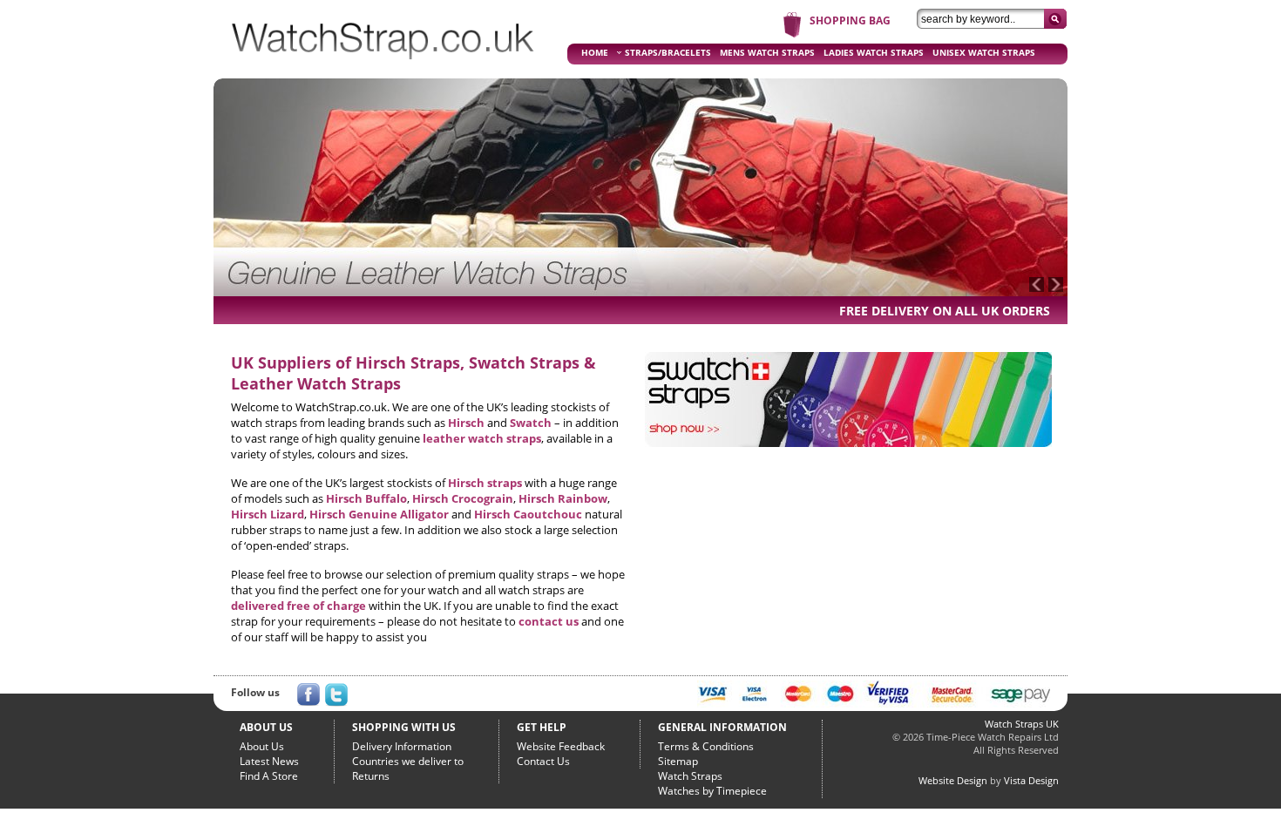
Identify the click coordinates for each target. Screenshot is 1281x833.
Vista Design (1031, 780)
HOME (594, 52)
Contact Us (543, 761)
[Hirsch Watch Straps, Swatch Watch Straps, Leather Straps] (383, 66)
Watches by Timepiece (712, 790)
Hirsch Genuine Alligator (379, 514)
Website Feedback (561, 746)
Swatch (531, 422)
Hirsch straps (485, 483)
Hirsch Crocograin (462, 498)
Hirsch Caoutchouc (528, 514)
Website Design (952, 780)
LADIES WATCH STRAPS (874, 52)
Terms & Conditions (706, 746)
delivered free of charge (298, 605)
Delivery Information (401, 746)
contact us (548, 621)
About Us (262, 746)
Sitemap (678, 761)
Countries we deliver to (408, 761)
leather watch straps (482, 438)
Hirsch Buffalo (366, 498)
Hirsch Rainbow (562, 498)
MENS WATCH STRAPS (767, 52)
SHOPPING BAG (850, 20)
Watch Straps (690, 776)
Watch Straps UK (1022, 723)
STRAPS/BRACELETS (668, 52)
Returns (371, 776)
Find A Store (269, 776)
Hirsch (466, 422)
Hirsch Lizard (267, 514)
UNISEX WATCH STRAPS (983, 52)
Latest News (269, 761)
